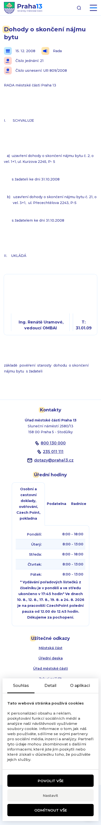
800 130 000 (53, 443)
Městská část (51, 648)
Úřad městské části (50, 668)
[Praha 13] (23, 8)
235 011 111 (53, 451)
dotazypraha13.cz (54, 460)
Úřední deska (50, 658)
